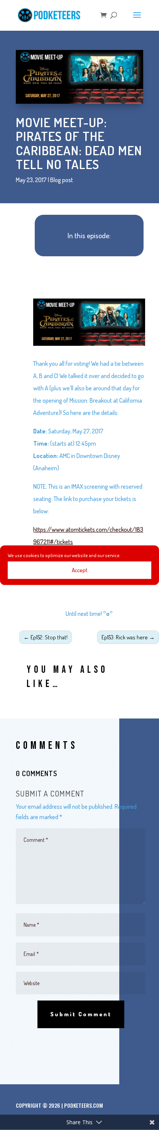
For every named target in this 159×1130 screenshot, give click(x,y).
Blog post (61, 180)
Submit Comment (81, 1014)
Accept (80, 570)
